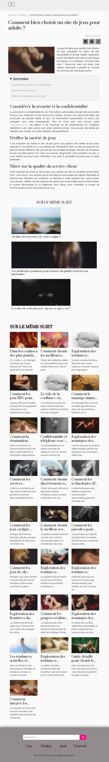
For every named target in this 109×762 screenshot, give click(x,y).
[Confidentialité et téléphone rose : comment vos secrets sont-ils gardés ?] (54, 425)
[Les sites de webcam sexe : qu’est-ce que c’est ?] (40, 292)
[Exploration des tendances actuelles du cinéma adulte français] (54, 556)
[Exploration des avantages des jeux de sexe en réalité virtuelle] (85, 425)
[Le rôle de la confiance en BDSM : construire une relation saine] (54, 382)
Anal (62, 746)
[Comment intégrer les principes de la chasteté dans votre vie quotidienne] (23, 687)
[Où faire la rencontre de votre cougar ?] (36, 220)
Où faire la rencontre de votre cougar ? (36, 237)
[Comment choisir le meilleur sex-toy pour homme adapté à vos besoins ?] (54, 513)
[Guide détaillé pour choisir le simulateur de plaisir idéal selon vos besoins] (85, 645)
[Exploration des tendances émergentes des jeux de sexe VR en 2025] (54, 645)
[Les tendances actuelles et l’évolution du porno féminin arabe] (23, 645)
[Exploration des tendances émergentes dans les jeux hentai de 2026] (85, 339)
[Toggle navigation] (11, 4)
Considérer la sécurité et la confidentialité (31, 85)
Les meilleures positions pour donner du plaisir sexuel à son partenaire (49, 272)
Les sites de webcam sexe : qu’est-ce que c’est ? (40, 308)
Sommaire (20, 79)
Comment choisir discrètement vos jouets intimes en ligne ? (54, 485)
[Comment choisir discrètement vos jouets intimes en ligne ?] (54, 468)
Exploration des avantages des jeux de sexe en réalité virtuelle (84, 443)
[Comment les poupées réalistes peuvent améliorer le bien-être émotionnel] (54, 602)
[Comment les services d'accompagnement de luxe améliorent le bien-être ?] (23, 468)
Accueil (11, 15)
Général (22, 15)
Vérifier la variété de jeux (23, 90)
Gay (29, 746)
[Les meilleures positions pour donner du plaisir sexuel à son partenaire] (54, 255)
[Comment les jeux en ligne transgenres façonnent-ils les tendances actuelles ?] (23, 513)
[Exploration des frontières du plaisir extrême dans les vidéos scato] (23, 602)
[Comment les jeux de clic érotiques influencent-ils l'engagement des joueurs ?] (23, 556)
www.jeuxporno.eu (19, 125)
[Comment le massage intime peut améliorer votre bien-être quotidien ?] (85, 382)
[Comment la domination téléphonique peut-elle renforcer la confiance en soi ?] (23, 425)
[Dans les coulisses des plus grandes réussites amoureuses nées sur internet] (23, 339)
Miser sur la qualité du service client (28, 96)
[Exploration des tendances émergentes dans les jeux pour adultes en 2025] (85, 556)
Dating (46, 746)
